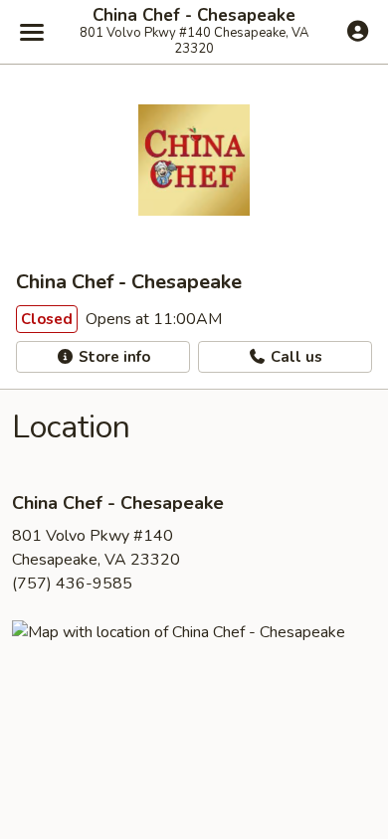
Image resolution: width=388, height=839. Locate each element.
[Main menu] (32, 32)
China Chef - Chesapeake (194, 16)
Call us (294, 357)
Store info (112, 357)
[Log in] (357, 31)
